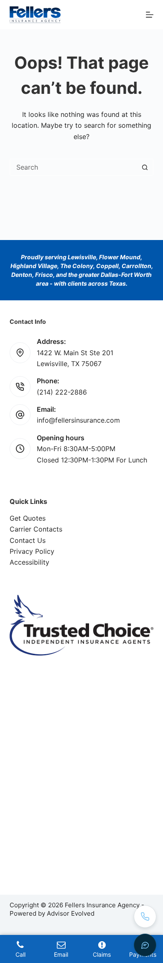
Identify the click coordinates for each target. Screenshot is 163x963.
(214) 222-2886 (62, 392)
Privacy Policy (32, 551)
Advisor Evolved (70, 913)
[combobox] (73, 167)
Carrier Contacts (36, 529)
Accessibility (29, 562)
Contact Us (28, 540)
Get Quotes (28, 518)
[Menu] (149, 14)
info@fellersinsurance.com (78, 420)
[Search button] (145, 167)
